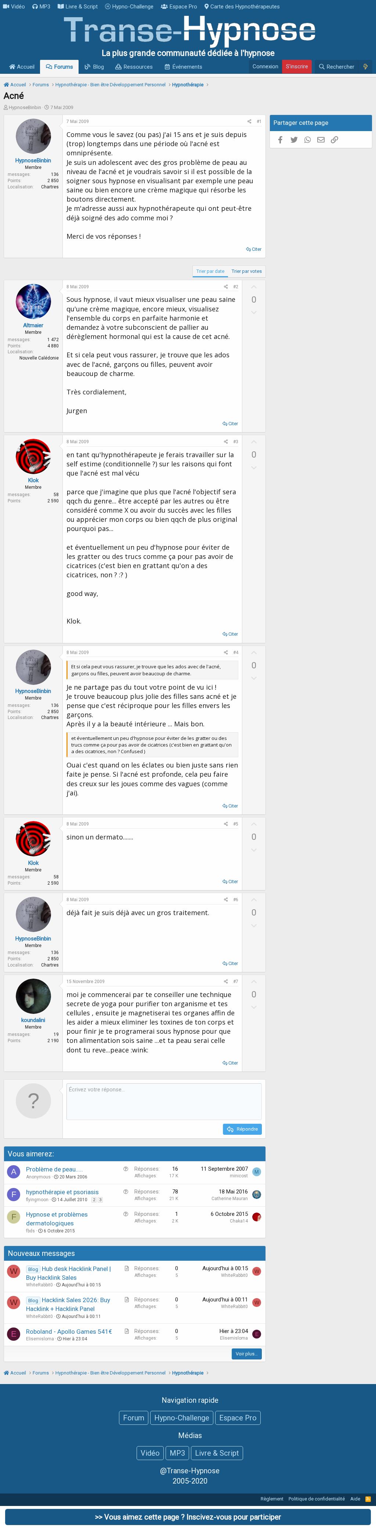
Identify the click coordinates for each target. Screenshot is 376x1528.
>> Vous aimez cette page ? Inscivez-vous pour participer (188, 1517)
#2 (235, 286)
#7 (235, 981)
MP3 (45, 6)
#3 (235, 441)
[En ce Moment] (365, 67)
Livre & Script (82, 6)
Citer (256, 249)
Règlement (272, 1499)
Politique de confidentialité (317, 1499)
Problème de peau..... (54, 1169)
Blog (98, 67)
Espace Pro (183, 6)
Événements (187, 67)
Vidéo (18, 6)
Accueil (25, 67)
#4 (235, 652)
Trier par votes (247, 271)
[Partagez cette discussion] (249, 122)
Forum (133, 1417)
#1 (259, 121)
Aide (355, 1499)
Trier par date (210, 271)
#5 (235, 824)
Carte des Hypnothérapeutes (245, 6)
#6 (235, 899)
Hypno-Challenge (132, 6)
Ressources (138, 67)
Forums (63, 67)
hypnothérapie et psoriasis (62, 1192)
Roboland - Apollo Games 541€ (69, 1331)
